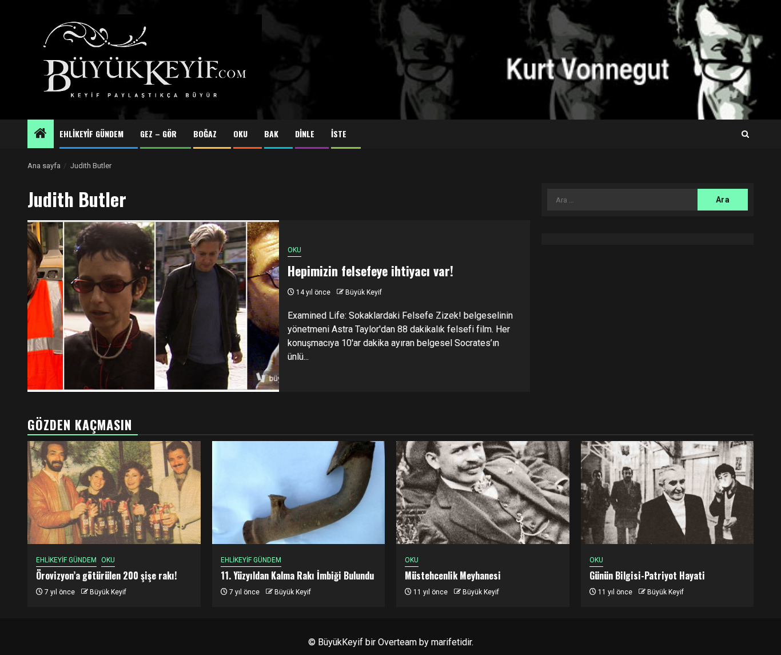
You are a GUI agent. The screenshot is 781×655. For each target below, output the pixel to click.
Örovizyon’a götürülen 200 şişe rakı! (106, 575)
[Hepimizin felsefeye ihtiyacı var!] (153, 306)
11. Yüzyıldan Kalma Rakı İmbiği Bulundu (297, 575)
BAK (271, 134)
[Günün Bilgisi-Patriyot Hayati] (667, 492)
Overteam (397, 642)
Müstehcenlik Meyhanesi (453, 575)
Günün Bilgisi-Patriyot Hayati (647, 575)
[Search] (745, 134)
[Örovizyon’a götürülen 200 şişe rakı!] (114, 492)
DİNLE (304, 134)
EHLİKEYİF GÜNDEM (91, 134)
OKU (240, 134)
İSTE (338, 134)
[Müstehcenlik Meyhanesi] (482, 492)
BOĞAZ (205, 134)
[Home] (40, 134)
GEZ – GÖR (158, 134)
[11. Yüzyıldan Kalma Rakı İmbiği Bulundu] (298, 492)
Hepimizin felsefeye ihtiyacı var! (370, 270)
